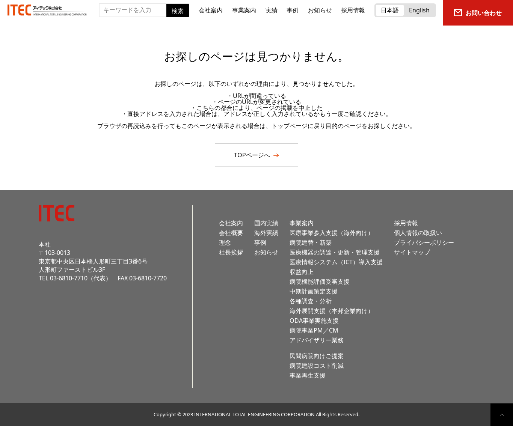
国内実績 (266, 223)
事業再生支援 (308, 375)
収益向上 (302, 272)
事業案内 (244, 10)
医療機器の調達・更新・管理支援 (335, 252)
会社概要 (231, 233)
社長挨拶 (231, 252)
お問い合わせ (484, 13)
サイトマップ (412, 252)
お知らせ (320, 10)
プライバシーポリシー (424, 242)
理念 (225, 242)
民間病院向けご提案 (317, 356)
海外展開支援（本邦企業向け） (332, 311)
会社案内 (211, 10)
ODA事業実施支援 (314, 320)
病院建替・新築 (311, 242)
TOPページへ (253, 155)
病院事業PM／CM (314, 330)
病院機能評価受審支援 (320, 281)
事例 (293, 10)
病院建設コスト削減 (317, 365)
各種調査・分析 (311, 301)
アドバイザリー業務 (317, 340)
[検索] (101, 23)
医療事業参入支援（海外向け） (332, 233)
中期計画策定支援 (314, 291)
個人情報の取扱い (418, 233)
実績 (272, 10)
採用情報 (353, 10)
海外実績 (266, 233)
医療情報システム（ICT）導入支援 (336, 262)
